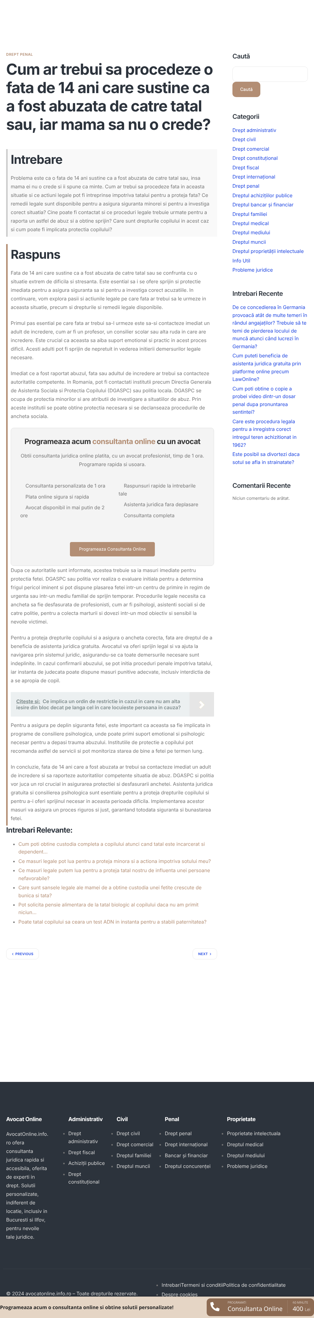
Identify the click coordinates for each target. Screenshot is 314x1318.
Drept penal (19, 54)
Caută (241, 56)
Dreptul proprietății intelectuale (268, 251)
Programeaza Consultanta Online (112, 549)
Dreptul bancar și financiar (262, 204)
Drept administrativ (254, 130)
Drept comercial (250, 149)
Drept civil (244, 139)
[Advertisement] (111, 1005)
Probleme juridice (252, 270)
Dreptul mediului (251, 232)
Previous (24, 954)
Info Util (241, 261)
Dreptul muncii (249, 242)
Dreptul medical (250, 223)
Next (203, 954)
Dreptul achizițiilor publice (262, 195)
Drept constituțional (255, 158)
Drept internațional (253, 177)
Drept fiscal (245, 167)
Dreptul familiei (249, 214)
